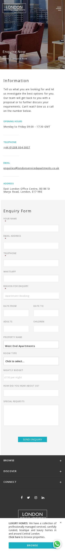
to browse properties (27, 537)
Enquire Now (20, 58)
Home (6, 58)
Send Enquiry (32, 439)
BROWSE (32, 545)
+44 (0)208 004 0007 (16, 147)
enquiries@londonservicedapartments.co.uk (31, 168)
